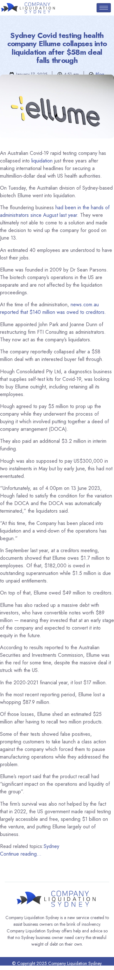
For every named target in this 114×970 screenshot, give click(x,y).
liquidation (42, 160)
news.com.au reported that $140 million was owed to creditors (52, 308)
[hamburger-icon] (104, 7)
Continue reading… (20, 853)
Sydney (51, 846)
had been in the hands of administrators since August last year (55, 211)
